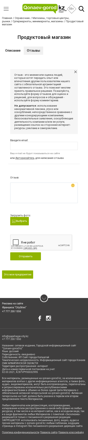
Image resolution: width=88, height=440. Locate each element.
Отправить (26, 256)
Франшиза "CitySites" (14, 307)
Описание (13, 50)
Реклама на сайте (12, 303)
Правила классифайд (71, 432)
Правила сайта (49, 432)
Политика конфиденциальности (20, 432)
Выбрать (21, 220)
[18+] (44, 8)
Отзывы (33, 50)
